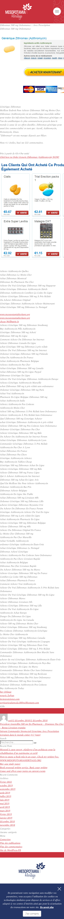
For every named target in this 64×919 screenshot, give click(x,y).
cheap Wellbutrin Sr (9, 321)
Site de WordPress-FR (10, 850)
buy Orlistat (5, 692)
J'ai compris (32, 913)
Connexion (5, 839)
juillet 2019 (5, 796)
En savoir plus (47, 907)
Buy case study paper (10, 764)
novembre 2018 (7, 825)
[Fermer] (59, 888)
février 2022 (6, 782)
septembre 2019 (7, 789)
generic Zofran (7, 695)
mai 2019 (4, 803)
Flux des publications (10, 843)
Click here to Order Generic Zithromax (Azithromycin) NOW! (29, 157)
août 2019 (5, 793)
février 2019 (6, 814)
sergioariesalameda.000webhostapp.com (19, 703)
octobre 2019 (6, 785)
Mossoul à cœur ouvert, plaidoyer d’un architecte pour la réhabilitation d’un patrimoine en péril (27, 751)
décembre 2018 (7, 821)
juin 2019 (4, 800)
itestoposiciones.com (10, 699)
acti (10, 720)
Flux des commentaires (11, 847)
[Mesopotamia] (18, 11)
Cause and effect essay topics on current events (22, 771)
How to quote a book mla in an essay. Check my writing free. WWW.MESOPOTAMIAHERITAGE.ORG (29, 758)
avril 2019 (5, 807)
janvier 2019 (6, 818)
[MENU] (57, 11)
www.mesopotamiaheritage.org (15, 314)
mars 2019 (5, 811)
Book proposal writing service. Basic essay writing (23, 767)
